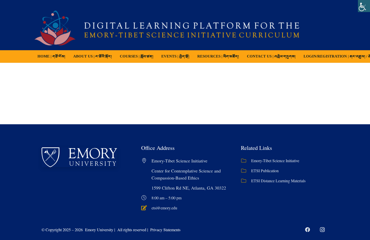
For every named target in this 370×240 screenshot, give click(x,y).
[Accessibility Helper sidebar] (364, 6)
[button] (156, 56)
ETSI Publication (265, 170)
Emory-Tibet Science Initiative (275, 160)
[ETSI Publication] (246, 170)
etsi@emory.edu (164, 207)
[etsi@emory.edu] (146, 207)
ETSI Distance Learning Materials (278, 180)
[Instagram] (322, 229)
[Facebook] (307, 229)
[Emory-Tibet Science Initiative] (246, 160)
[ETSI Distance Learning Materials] (246, 180)
